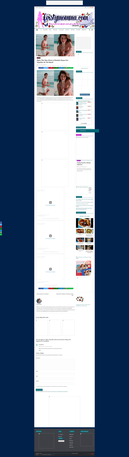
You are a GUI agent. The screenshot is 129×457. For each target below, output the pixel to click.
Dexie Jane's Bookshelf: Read (84, 101)
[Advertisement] (64, 3)
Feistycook (55, 29)
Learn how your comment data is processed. (59, 391)
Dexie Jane (45, 64)
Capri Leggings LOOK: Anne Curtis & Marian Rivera (84, 199)
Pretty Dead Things (81, 118)
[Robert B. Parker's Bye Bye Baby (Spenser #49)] (77, 110)
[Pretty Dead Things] (77, 118)
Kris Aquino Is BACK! (79, 203)
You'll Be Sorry (80, 106)
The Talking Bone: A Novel (82, 114)
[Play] (85, 223)
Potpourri (78, 29)
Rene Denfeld (80, 115)
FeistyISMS (73, 29)
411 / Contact (60, 434)
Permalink (50, 346)
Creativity (67, 29)
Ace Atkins (80, 112)
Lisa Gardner (80, 107)
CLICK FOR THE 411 (84, 68)
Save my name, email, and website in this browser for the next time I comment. (52, 386)
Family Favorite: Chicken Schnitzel (81, 202)
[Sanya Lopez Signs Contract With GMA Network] (68, 320)
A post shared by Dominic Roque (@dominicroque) (50, 218)
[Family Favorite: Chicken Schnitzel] (84, 148)
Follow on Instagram (85, 94)
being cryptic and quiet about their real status (47, 97)
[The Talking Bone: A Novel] (77, 114)
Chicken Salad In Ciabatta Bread (90, 189)
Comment (38, 358)
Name (37, 371)
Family (50, 29)
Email (37, 376)
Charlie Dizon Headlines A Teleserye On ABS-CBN (64, 294)
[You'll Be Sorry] (77, 106)
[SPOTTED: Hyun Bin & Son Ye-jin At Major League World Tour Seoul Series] (55, 320)
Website (37, 381)
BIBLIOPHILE (84, 29)
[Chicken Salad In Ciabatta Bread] (82, 190)
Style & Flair (61, 29)
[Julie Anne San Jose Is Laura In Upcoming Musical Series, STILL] (42, 320)
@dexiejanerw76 (83, 130)
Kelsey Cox (80, 119)
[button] (80, 232)
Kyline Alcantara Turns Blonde (43, 293)
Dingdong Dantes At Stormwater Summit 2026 (84, 205)
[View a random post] (92, 30)
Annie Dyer (80, 104)
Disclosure (45, 29)
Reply (40, 350)
